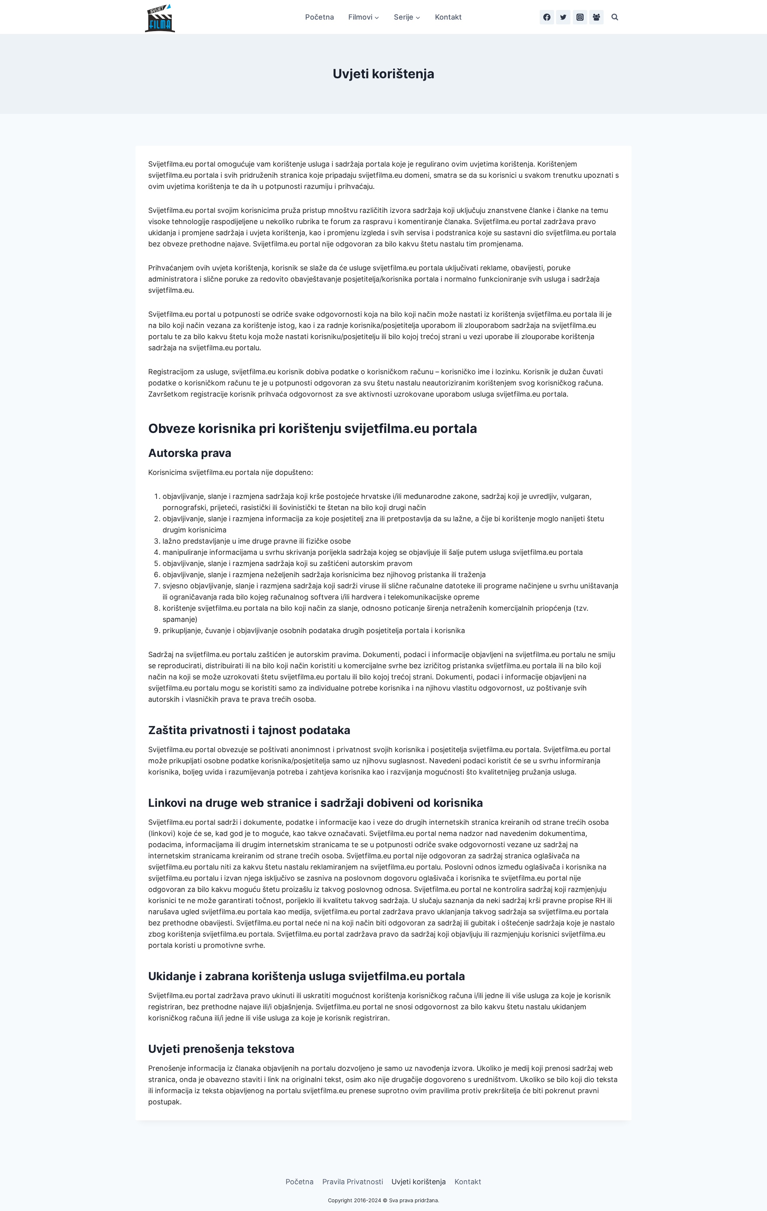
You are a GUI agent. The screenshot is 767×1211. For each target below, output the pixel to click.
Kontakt (448, 17)
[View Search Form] (615, 17)
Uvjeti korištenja (418, 1181)
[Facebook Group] (596, 17)
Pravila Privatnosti (352, 1181)
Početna (319, 17)
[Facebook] (547, 17)
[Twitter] (563, 17)
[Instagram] (580, 17)
